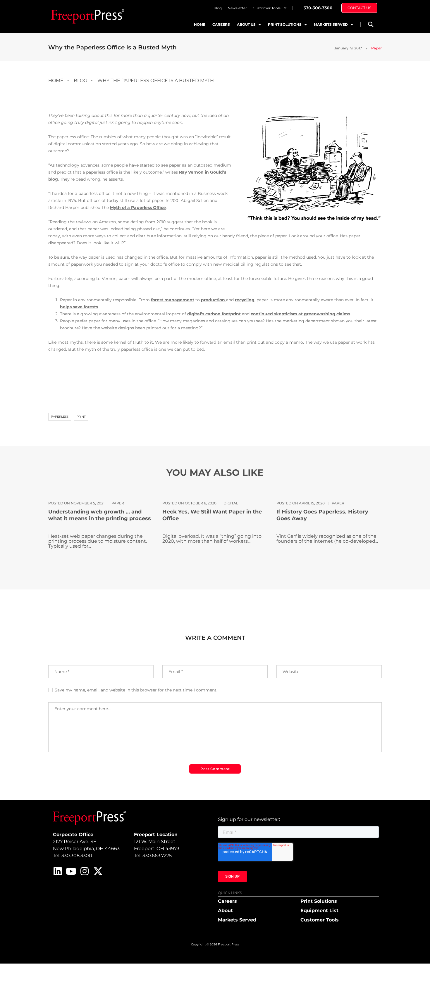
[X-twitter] (98, 871)
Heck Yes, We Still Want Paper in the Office (212, 515)
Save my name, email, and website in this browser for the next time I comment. (136, 690)
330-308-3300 (318, 8)
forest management (172, 299)
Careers (221, 24)
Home (199, 24)
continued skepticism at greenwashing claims (300, 314)
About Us (246, 24)
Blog (218, 8)
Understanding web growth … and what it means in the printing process (99, 515)
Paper (376, 48)
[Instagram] (84, 871)
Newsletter (237, 8)
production (213, 299)
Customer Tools (267, 8)
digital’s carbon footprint (214, 314)
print (81, 416)
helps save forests (79, 306)
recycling (244, 299)
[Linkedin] (57, 871)
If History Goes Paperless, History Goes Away (322, 515)
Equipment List (319, 910)
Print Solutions (285, 24)
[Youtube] (71, 871)
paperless (59, 416)
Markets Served (331, 24)
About (225, 910)
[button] (370, 24)
